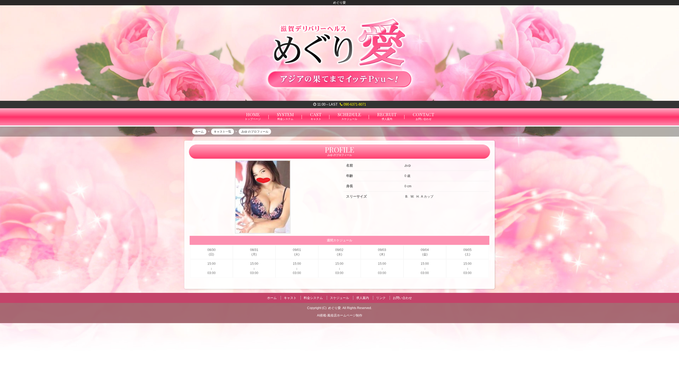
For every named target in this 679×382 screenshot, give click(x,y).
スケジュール (339, 298)
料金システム (313, 298)
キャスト (290, 298)
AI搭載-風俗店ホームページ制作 (339, 315)
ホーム (272, 298)
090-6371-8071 (354, 104)
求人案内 (362, 298)
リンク (381, 298)
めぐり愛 (334, 308)
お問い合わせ (402, 298)
